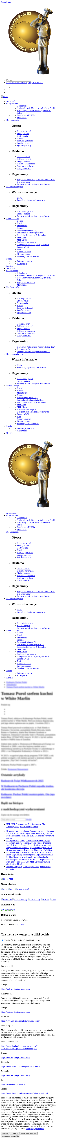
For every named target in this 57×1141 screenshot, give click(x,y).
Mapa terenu (22, 225)
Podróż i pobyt (12, 218)
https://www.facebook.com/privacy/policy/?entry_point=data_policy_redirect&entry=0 (19, 1047)
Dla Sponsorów (12, 120)
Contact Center (23, 156)
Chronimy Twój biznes (43, 850)
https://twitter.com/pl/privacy (13, 1084)
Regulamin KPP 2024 (26, 115)
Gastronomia (22, 136)
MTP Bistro (22, 240)
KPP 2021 (10, 824)
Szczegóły (18, 940)
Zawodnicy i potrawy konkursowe (31, 200)
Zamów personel (24, 143)
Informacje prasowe (25, 261)
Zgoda (7, 940)
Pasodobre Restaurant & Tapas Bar (31, 235)
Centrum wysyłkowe (25, 166)
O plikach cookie (33, 940)
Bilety (19, 198)
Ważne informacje (30, 852)
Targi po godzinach (25, 141)
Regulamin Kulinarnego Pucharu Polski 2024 (36, 179)
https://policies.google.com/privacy (15, 989)
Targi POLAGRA (35, 83)
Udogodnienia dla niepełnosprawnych (33, 244)
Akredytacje (22, 263)
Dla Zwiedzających (14, 187)
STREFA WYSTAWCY (16, 83)
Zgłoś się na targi (24, 145)
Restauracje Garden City (27, 230)
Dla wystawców (24, 182)
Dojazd (20, 221)
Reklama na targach (25, 159)
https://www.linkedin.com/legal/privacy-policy (20, 1021)
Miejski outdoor (23, 161)
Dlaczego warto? (24, 131)
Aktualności (11, 101)
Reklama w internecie (26, 164)
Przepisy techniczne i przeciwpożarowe (33, 184)
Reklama (16, 845)
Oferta (22, 840)
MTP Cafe (21, 237)
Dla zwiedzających (25, 211)
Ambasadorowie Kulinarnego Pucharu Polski (36, 108)
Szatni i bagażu (23, 214)
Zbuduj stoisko (23, 133)
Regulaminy (28, 850)
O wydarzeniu (12, 103)
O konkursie (22, 106)
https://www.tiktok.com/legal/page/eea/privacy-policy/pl (24, 1093)
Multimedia (22, 118)
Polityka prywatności (35, 1128)
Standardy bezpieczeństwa (28, 256)
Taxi (19, 249)
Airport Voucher (24, 252)
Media (9, 259)
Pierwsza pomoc (24, 254)
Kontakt (9, 266)
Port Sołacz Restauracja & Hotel (30, 233)
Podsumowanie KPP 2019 (23, 836)
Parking (20, 228)
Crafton (20, 924)
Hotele (20, 138)
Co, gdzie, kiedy (46, 852)
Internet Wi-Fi (23, 247)
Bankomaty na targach (26, 242)
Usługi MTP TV (24, 168)
